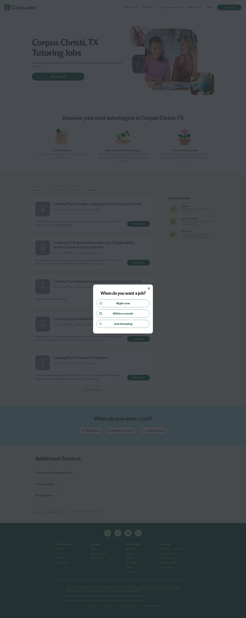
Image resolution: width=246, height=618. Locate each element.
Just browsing (123, 324)
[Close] (149, 288)
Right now (123, 303)
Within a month (123, 313)
